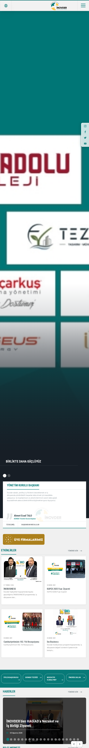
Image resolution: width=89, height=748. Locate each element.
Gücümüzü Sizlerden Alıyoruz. (28, 461)
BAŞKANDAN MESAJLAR (30, 525)
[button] (4, 475)
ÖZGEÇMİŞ (10, 525)
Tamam (22, 741)
